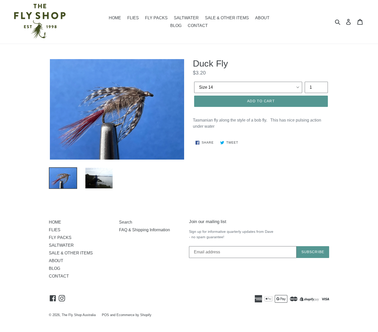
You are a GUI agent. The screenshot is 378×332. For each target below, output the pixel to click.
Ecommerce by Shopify (133, 315)
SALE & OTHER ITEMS (227, 18)
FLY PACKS (156, 18)
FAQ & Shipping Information (144, 230)
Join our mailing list (207, 221)
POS (105, 315)
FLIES (133, 18)
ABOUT (262, 18)
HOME (115, 18)
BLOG (176, 25)
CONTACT (198, 25)
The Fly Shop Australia (79, 315)
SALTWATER (186, 18)
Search (125, 222)
